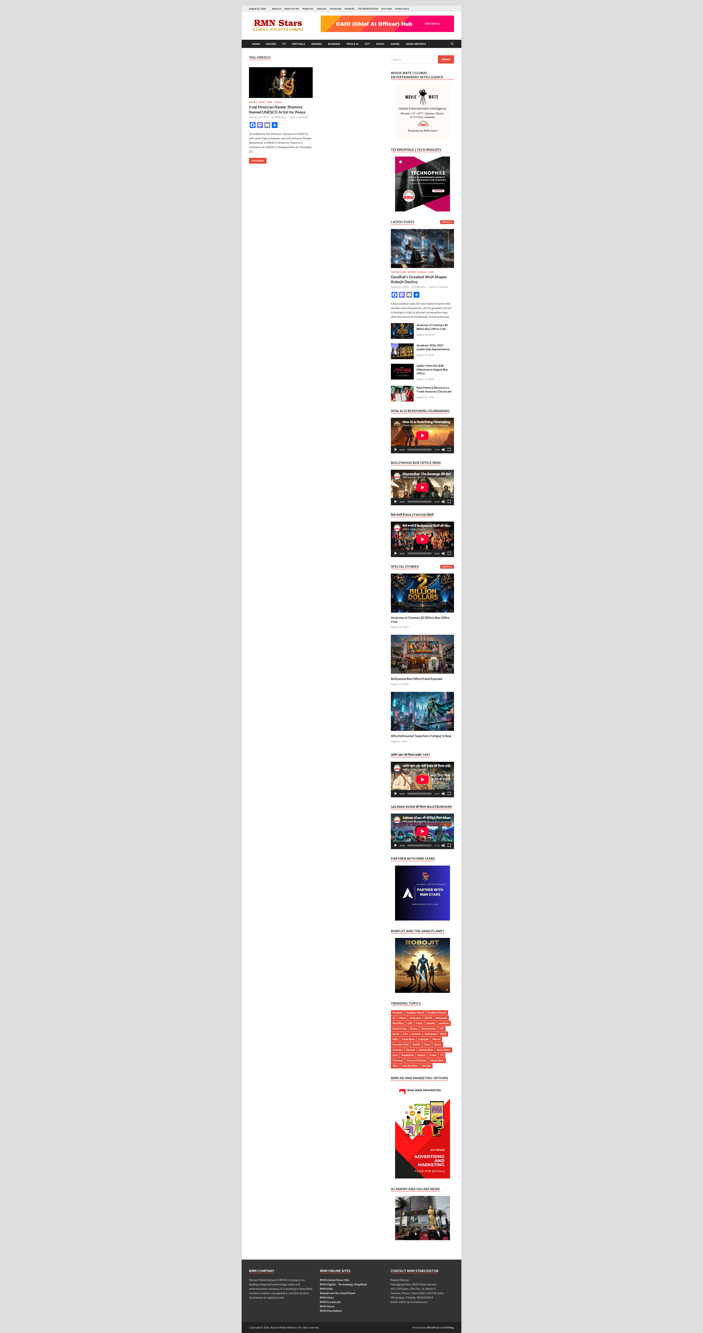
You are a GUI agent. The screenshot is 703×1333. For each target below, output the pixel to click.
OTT (367, 43)
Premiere (398, 1049)
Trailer (432, 1055)
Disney (414, 1028)
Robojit (422, 272)
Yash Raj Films (410, 1065)
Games (394, 43)
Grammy (416, 1033)
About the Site (291, 8)
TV (284, 43)
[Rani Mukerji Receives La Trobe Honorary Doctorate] (402, 388)
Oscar (427, 1044)
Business (334, 43)
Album (402, 1017)
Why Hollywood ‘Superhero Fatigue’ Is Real (421, 736)
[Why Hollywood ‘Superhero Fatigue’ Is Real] (422, 711)
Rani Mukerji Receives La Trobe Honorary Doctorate (434, 389)
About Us (276, 8)
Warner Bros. (437, 1060)
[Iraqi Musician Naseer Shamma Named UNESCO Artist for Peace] (281, 82)
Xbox (395, 1065)
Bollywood (441, 1017)
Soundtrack (408, 1055)
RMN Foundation (331, 1310)
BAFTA (428, 1017)
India (395, 1039)
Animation (415, 1017)
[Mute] (443, 449)
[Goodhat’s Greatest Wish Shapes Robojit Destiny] (422, 231)
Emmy (396, 1033)
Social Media (443, 1049)
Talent (278, 102)
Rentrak (410, 1049)
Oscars (437, 1044)
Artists (253, 102)
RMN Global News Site (334, 1280)
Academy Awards (437, 1012)
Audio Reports (416, 43)
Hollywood (430, 1033)
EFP (442, 1028)
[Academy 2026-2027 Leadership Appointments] (402, 345)
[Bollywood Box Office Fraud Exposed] (422, 654)
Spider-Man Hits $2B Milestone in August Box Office (432, 369)
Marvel (436, 1039)
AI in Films (387, 8)
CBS (410, 1023)
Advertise (321, 8)
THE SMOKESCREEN (368, 8)
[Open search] (452, 44)
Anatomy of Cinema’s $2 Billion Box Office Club (432, 326)
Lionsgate (423, 1039)
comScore (444, 1023)
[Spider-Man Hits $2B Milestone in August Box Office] (402, 366)
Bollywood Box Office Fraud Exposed (416, 679)
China (419, 1023)
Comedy (430, 1023)
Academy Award (415, 1012)
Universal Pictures (416, 1060)
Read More (256, 160)
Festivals (298, 43)
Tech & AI (352, 43)
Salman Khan (426, 1049)
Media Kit (349, 8)
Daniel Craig (399, 1028)
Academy (398, 1012)
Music (380, 43)
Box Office (398, 1023)
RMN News (327, 1306)
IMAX (443, 1033)
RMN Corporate (330, 1302)
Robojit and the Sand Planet (337, 1293)
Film (405, 1033)
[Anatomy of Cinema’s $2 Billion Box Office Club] (402, 325)
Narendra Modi (401, 1044)
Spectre (421, 1055)
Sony (395, 1055)
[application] (422, 435)
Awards (316, 43)
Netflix (416, 1044)
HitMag (449, 1327)
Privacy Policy (402, 8)
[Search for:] (422, 59)
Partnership (335, 8)
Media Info (307, 8)
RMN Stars (280, 117)
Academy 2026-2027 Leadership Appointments (433, 347)
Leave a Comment (298, 117)
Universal (398, 1060)
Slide (269, 102)
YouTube (426, 1065)
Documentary (428, 1028)
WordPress (433, 1327)
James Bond (408, 1039)
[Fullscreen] (449, 449)
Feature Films (398, 272)
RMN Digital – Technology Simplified (343, 1284)
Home (256, 43)
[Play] (395, 449)
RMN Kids (326, 1288)
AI (394, 1017)
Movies (271, 43)
